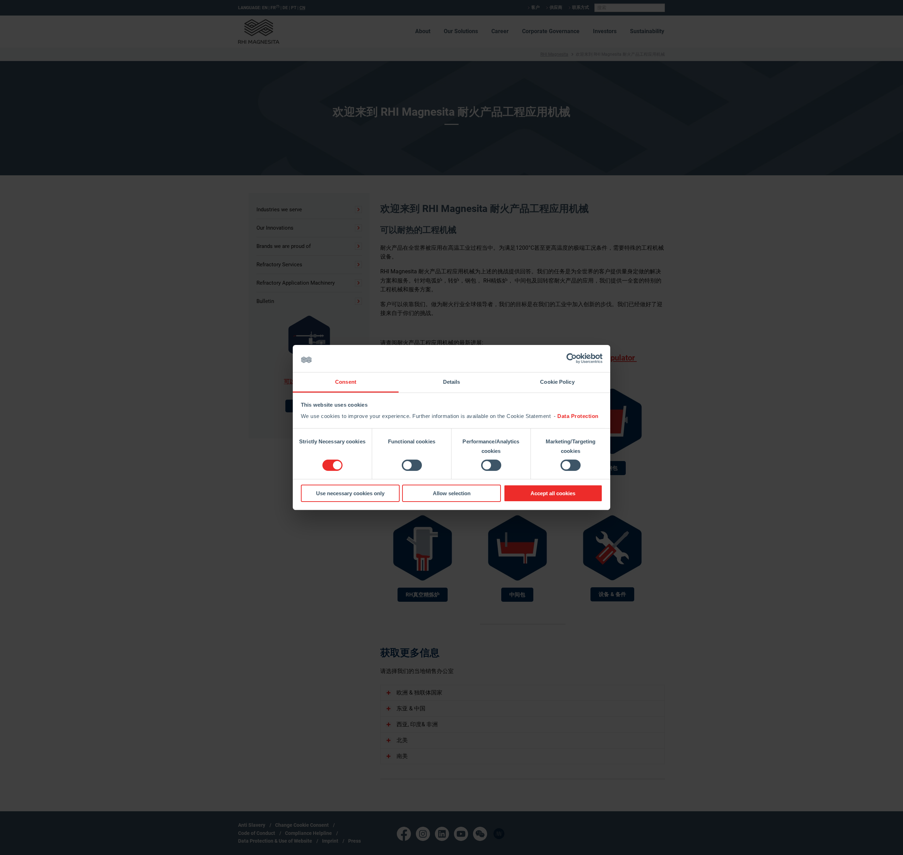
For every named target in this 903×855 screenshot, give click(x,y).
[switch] (412, 465)
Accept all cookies (553, 493)
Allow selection (452, 493)
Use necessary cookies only (350, 493)
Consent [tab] (345, 382)
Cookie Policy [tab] (557, 382)
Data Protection (578, 416)
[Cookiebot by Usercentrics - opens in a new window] (571, 358)
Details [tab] (451, 382)
